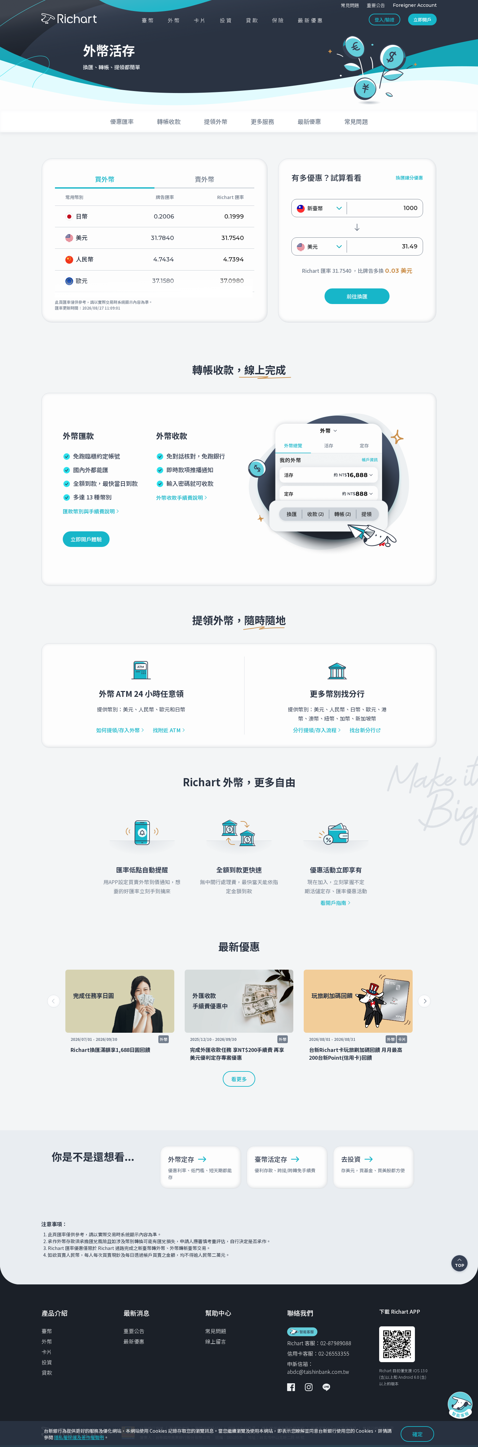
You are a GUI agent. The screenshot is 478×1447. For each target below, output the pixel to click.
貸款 (47, 1372)
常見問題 (215, 1331)
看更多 (239, 1079)
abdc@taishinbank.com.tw (318, 1371)
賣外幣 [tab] (204, 179)
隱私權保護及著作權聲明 (79, 1437)
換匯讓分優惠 (409, 177)
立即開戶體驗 (86, 539)
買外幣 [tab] (104, 179)
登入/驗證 (384, 19)
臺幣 (47, 1331)
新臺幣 (315, 208)
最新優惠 (134, 1341)
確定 (417, 1434)
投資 (47, 1362)
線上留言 (215, 1341)
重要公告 (134, 1331)
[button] (424, 1001)
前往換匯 (357, 296)
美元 (312, 246)
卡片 (47, 1352)
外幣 (47, 1341)
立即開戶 (422, 19)
